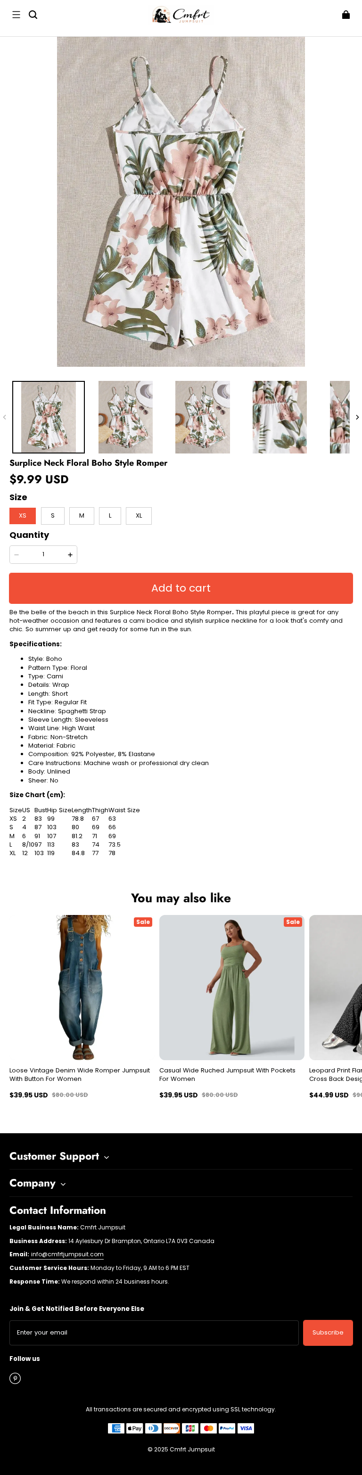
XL (12, 853)
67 (95, 819)
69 (95, 827)
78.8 (78, 819)
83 (38, 819)
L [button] (110, 515)
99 (51, 819)
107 (51, 836)
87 (37, 827)
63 (112, 819)
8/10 (28, 845)
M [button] (81, 515)
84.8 (78, 853)
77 (95, 853)
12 (25, 853)
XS (13, 819)
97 (37, 845)
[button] (16, 14)
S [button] (53, 515)
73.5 (114, 845)
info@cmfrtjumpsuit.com (67, 1254)
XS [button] (22, 515)
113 (51, 845)
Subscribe (328, 1332)
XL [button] (139, 515)
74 (95, 845)
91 (37, 836)
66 (112, 827)
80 (75, 827)
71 (94, 836)
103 (52, 827)
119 (51, 853)
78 (111, 853)
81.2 (77, 836)
